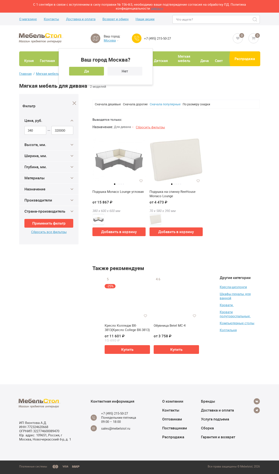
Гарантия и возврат (218, 436)
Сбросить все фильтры (49, 232)
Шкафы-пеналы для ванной (235, 296)
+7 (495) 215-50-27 (157, 38)
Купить (127, 349)
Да (86, 71)
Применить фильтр (49, 223)
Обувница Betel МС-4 (169, 325)
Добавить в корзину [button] (119, 231)
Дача (204, 60)
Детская (161, 60)
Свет (219, 60)
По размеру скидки (196, 104)
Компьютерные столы (237, 323)
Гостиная (47, 60)
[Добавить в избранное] (141, 181)
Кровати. (227, 305)
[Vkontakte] (257, 401)
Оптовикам (172, 419)
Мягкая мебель (184, 58)
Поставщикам (174, 427)
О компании (172, 401)
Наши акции (145, 19)
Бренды (208, 401)
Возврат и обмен (115, 19)
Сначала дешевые (108, 104)
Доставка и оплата (80, 19)
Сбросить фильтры (150, 127)
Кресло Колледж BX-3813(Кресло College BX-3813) (127, 327)
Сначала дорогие (135, 104)
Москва (110, 40)
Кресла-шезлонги (233, 287)
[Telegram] (257, 410)
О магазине (28, 19)
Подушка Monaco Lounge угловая (118, 192)
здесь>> (157, 8)
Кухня (29, 60)
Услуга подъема (215, 419)
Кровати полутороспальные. (235, 314)
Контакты (51, 19)
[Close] (74, 103)
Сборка (207, 427)
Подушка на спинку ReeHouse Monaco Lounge (173, 194)
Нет (125, 71)
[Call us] (136, 38)
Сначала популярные (165, 104)
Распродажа (245, 58)
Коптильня (228, 330)
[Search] (255, 19)
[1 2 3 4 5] (119, 161)
